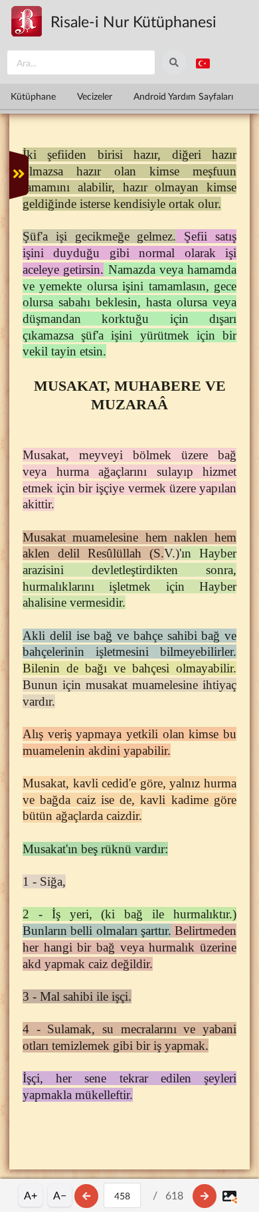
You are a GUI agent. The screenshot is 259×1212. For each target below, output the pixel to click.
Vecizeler (94, 96)
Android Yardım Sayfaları (183, 96)
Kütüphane (33, 96)
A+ (30, 1195)
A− (59, 1195)
